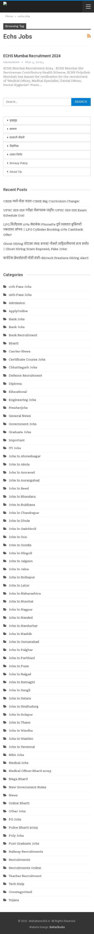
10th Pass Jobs (20, 287)
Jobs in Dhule (19, 521)
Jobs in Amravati (22, 472)
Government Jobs (23, 424)
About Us (16, 172)
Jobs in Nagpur (21, 610)
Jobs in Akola (19, 464)
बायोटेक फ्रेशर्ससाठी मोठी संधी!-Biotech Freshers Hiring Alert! (46, 258)
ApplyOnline (18, 311)
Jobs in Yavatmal (22, 747)
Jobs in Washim (21, 739)
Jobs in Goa (18, 537)
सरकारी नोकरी (17, 138)
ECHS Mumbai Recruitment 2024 (32, 56)
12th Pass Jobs (20, 295)
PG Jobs (15, 819)
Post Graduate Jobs (24, 843)
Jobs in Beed (19, 488)
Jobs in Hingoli (20, 553)
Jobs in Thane (19, 722)
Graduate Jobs (20, 432)
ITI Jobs (15, 448)
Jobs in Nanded (21, 618)
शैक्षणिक (14, 146)
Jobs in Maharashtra (25, 593)
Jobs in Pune (19, 666)
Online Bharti (19, 803)
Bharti (13, 343)
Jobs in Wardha (21, 731)
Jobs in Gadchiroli (22, 529)
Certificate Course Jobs (27, 360)
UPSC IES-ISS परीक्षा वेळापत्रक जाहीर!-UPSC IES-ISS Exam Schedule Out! (45, 213)
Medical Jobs (18, 763)
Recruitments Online (25, 868)
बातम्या (13, 129)
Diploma (15, 384)
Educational (18, 392)
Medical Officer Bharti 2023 (30, 771)
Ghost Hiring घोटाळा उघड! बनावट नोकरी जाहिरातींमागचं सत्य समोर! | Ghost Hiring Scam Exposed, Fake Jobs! (46, 246)
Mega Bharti (18, 779)
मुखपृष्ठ (13, 120)
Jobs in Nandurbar (23, 626)
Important (17, 440)
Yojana (14, 900)
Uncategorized (20, 892)
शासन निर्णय (16, 155)
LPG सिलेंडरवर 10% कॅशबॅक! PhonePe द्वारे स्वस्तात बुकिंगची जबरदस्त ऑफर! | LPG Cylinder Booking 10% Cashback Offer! (43, 230)
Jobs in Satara (20, 698)
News (13, 795)
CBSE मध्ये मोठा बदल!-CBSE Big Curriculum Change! (41, 201)
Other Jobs (17, 811)
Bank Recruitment (23, 335)
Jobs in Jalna (19, 569)
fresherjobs (18, 408)
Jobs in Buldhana (22, 505)
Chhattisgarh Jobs (23, 367)
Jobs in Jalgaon (21, 561)
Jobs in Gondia (20, 545)
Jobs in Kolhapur (22, 577)
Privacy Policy (19, 163)
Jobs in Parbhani (22, 658)
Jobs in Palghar (21, 650)
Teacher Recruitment (25, 876)
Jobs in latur (19, 585)
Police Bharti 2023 (23, 827)
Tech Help (16, 884)
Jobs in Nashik (20, 634)
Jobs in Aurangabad (24, 480)
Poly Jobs (16, 836)
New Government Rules (27, 787)
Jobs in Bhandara (22, 497)
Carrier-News (19, 351)
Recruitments (19, 860)
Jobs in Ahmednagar (25, 456)
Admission (17, 303)
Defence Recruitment (25, 376)
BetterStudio (57, 927)
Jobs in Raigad (20, 674)
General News (20, 416)
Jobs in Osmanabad (24, 642)
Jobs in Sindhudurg (23, 706)
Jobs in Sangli (19, 690)
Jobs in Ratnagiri (22, 682)
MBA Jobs (16, 755)
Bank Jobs (17, 319)
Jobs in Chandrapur (24, 513)
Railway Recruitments (26, 852)
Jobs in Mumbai (21, 601)
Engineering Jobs (22, 400)
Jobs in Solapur (21, 715)
